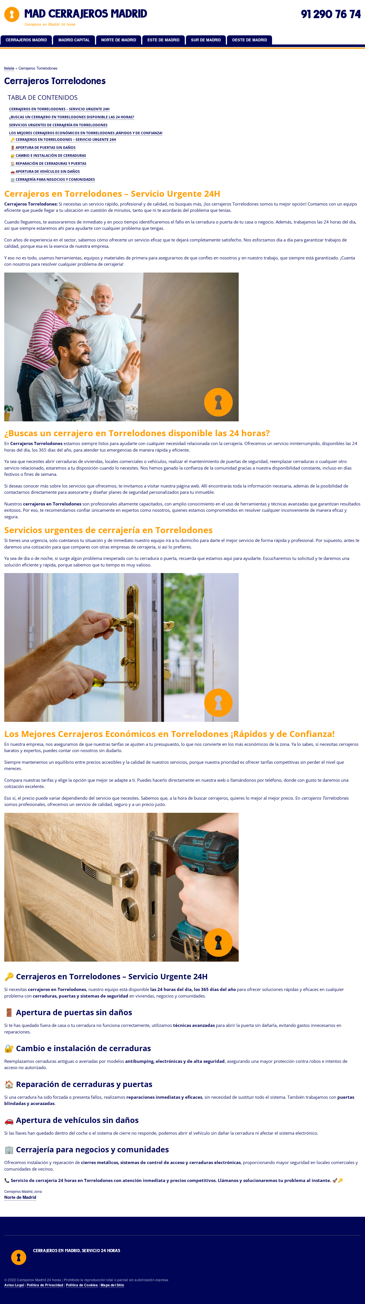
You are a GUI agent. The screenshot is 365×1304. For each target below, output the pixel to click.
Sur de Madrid (206, 39)
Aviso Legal (14, 1285)
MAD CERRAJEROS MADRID (86, 14)
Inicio (9, 68)
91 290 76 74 (331, 14)
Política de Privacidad (45, 1285)
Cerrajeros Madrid (26, 39)
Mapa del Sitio (112, 1285)
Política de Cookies (82, 1285)
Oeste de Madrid (249, 39)
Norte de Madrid (118, 39)
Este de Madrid (163, 39)
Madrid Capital (74, 39)
